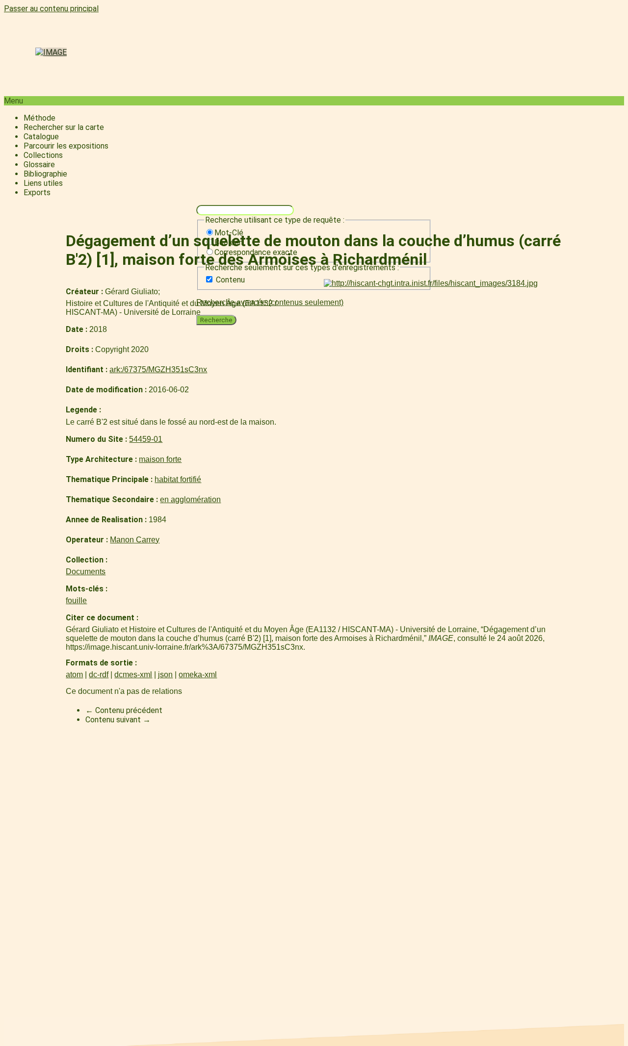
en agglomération (190, 499)
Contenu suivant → (118, 719)
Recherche (216, 320)
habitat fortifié (178, 479)
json (165, 674)
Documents (85, 571)
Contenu (230, 279)
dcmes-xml (133, 674)
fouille (76, 600)
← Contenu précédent (123, 710)
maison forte (160, 459)
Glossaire (39, 164)
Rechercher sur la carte (64, 127)
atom (74, 674)
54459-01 (145, 439)
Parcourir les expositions (66, 146)
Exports (37, 192)
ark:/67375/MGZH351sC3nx (158, 369)
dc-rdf (98, 674)
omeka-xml (198, 674)
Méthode (39, 118)
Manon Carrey (134, 540)
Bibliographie (45, 174)
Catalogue (41, 136)
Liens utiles (43, 183)
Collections (43, 155)
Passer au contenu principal (51, 8)
